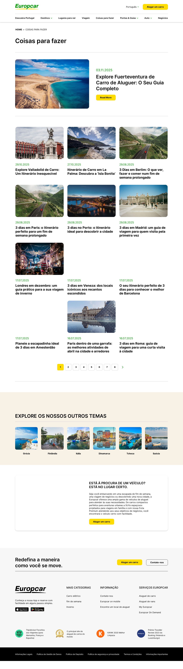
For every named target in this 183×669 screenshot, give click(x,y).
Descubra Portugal (24, 18)
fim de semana (73, 601)
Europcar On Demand (150, 612)
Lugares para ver (67, 18)
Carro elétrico (73, 596)
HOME (18, 29)
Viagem (86, 18)
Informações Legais (23, 654)
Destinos (45, 18)
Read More (106, 97)
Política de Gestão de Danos (49, 654)
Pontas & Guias (128, 18)
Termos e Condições (133, 654)
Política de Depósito (74, 654)
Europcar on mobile (110, 601)
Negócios (163, 18)
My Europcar (145, 607)
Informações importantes (157, 654)
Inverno (70, 607)
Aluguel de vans (147, 601)
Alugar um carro (155, 6)
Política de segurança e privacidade (103, 654)
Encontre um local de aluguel (115, 607)
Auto (147, 18)
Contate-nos (157, 562)
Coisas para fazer (105, 18)
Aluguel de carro (147, 596)
